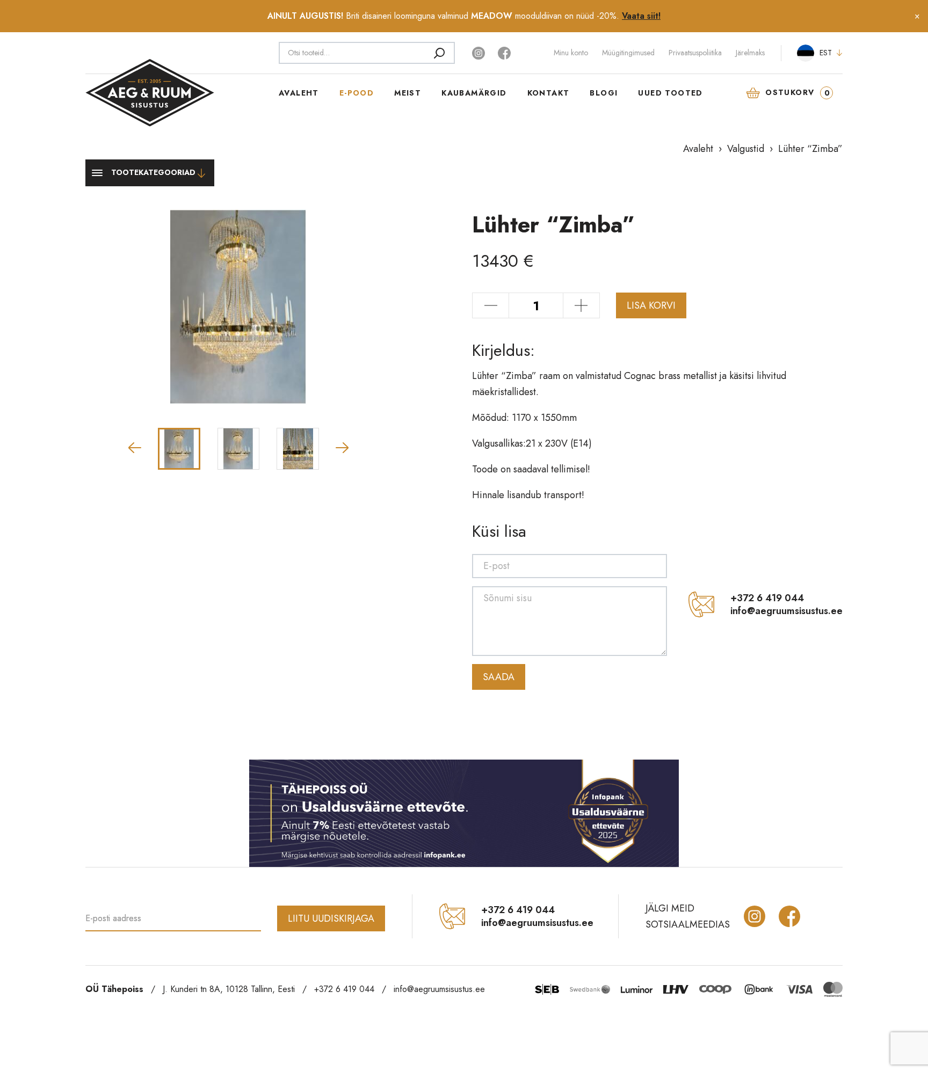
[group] (238, 307)
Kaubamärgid (473, 92)
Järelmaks (750, 52)
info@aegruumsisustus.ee (786, 610)
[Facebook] (504, 52)
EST (826, 52)
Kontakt (548, 92)
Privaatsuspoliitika (695, 52)
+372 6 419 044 (767, 598)
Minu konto (571, 52)
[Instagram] (479, 52)
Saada (498, 677)
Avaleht (299, 92)
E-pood (356, 92)
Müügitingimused (628, 52)
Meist (407, 92)
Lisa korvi (651, 305)
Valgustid (745, 149)
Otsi (439, 52)
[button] (134, 447)
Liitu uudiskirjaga (331, 918)
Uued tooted (670, 92)
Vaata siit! (641, 16)
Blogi (604, 92)
